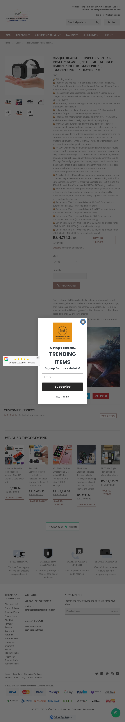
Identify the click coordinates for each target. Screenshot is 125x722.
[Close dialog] (83, 322)
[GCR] (6, 359)
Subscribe (63, 387)
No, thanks (62, 396)
